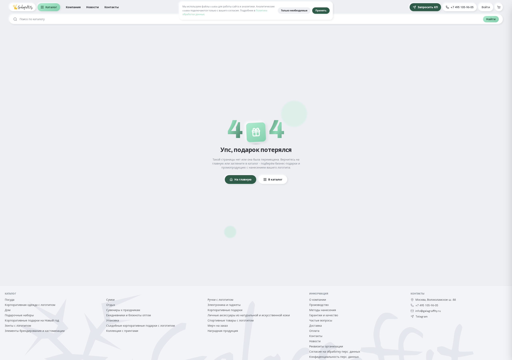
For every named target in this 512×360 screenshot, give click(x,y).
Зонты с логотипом (18, 325)
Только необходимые (294, 10)
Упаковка (112, 320)
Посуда (9, 299)
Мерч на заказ (218, 325)
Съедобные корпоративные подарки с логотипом (140, 325)
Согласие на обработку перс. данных (334, 351)
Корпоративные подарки (225, 310)
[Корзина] (499, 7)
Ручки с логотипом (220, 299)
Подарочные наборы (19, 315)
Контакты (111, 7)
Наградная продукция (223, 331)
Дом (7, 310)
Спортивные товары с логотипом (231, 320)
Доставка (315, 325)
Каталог (51, 7)
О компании (317, 299)
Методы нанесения (322, 310)
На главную (242, 179)
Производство (319, 305)
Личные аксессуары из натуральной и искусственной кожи (249, 315)
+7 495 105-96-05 (462, 7)
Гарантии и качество (323, 315)
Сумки (110, 299)
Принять (320, 10)
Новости (92, 7)
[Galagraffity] (22, 7)
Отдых (110, 305)
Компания (73, 7)
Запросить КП (428, 7)
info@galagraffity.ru (428, 311)
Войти (486, 7)
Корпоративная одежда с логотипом (30, 305)
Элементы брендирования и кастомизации (35, 331)
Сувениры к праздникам (123, 310)
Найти (491, 19)
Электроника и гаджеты (224, 305)
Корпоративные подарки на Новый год (32, 320)
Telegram (421, 316)
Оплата (314, 331)
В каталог (275, 179)
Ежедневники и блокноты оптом (128, 315)
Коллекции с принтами (122, 331)
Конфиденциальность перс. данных (334, 357)
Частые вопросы (320, 320)
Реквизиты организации (326, 346)
